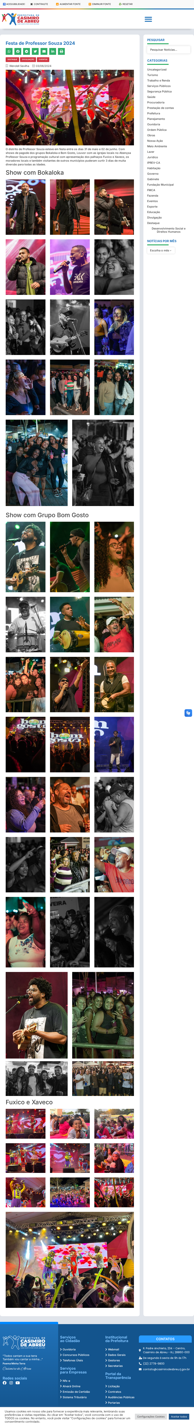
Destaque (12, 59)
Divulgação (28, 59)
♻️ (126, 4)
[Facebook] (4, 1383)
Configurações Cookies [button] (151, 1416)
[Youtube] (18, 1383)
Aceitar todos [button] (179, 1416)
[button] (148, 19)
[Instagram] (11, 1383)
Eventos (43, 59)
